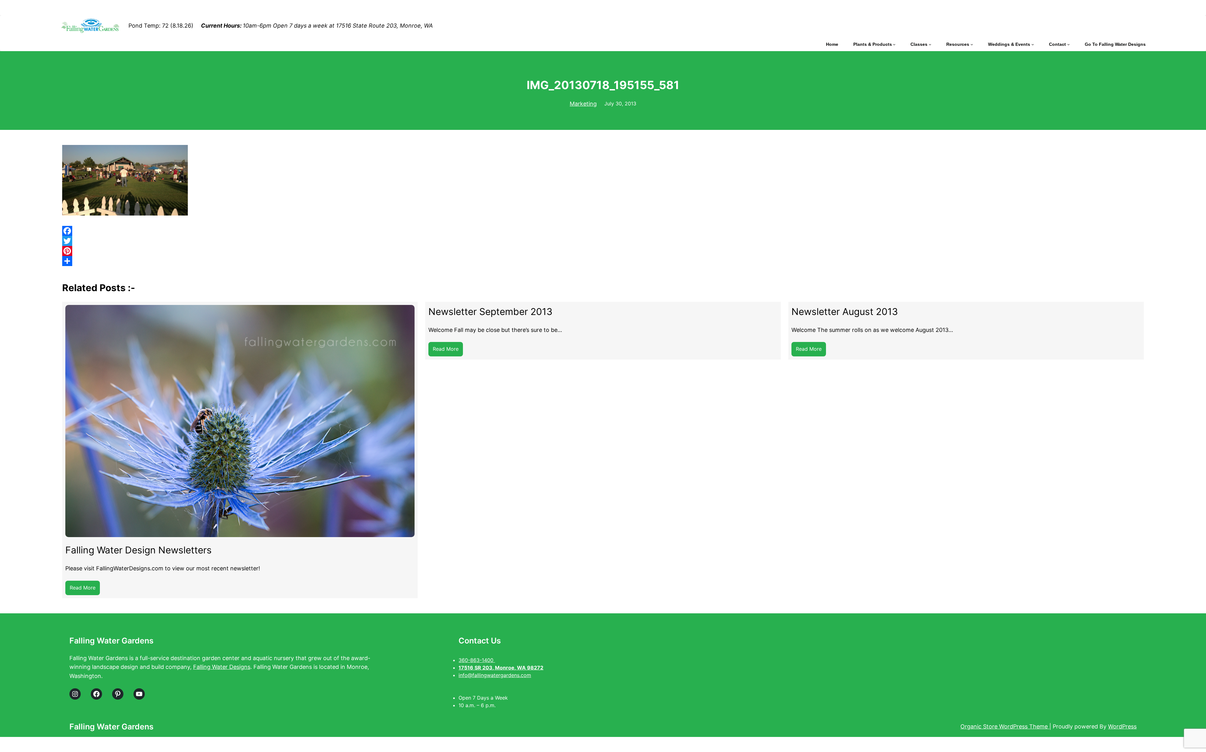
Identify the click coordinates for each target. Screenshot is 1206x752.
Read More (85, 589)
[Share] (603, 261)
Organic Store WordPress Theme (1004, 726)
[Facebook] (603, 231)
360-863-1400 (477, 660)
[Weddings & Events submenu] (1032, 44)
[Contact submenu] (1068, 44)
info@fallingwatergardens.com (495, 675)
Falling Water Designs (221, 667)
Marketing (583, 103)
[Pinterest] (603, 251)
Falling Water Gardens (111, 640)
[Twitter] (603, 241)
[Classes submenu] (930, 44)
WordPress (1122, 726)
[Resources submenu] (971, 44)
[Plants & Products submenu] (894, 44)
